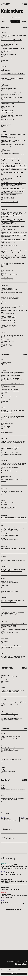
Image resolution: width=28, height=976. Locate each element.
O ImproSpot (21, 964)
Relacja (3, 871)
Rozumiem (14, 974)
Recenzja (3, 892)
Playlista (3, 863)
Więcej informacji (10, 971)
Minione (23, 21)
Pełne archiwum (14, 909)
